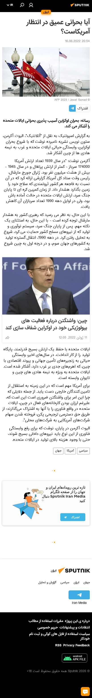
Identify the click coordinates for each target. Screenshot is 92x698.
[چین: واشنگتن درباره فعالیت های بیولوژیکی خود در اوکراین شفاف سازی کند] (46, 286)
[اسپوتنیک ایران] (80, 7)
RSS (58, 645)
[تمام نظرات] (85, 691)
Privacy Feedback (76, 645)
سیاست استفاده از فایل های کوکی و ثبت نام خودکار (59, 636)
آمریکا (70, 451)
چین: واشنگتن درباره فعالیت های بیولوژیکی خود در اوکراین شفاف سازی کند (46, 324)
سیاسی (83, 451)
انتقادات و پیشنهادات (75, 628)
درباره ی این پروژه (77, 621)
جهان (58, 451)
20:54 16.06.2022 (77, 41)
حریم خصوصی (48, 627)
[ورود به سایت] (31, 4)
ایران (76, 582)
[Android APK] (74, 658)
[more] (7, 337)
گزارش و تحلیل (47, 582)
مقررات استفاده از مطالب (46, 621)
